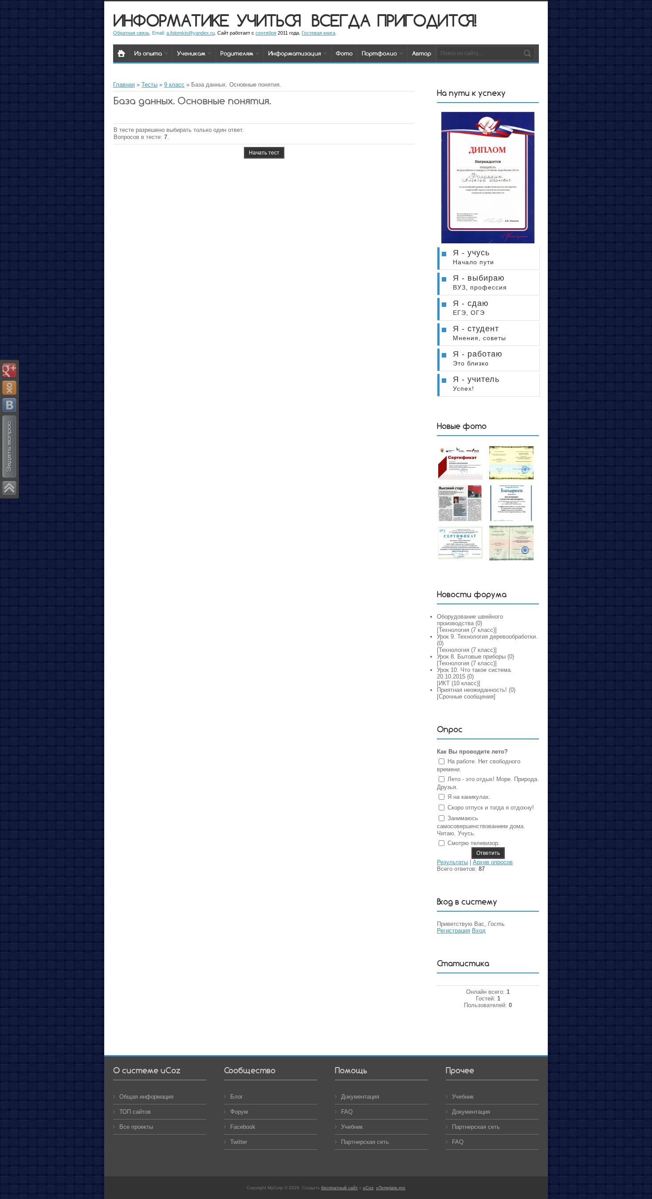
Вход (479, 930)
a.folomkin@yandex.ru (190, 33)
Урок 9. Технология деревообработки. (487, 636)
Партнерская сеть (365, 1142)
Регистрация (453, 930)
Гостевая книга (318, 33)
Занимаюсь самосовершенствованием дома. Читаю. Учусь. (481, 826)
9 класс (174, 84)
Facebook (242, 1127)
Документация (360, 1096)
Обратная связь (131, 33)
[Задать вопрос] (9, 476)
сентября (265, 33)
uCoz (368, 1187)
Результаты (452, 862)
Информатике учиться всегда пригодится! (294, 20)
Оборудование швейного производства (470, 620)
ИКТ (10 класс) (459, 683)
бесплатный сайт (339, 1187)
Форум (239, 1111)
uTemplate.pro (390, 1187)
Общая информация (146, 1096)
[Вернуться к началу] (9, 487)
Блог (236, 1096)
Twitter (238, 1142)
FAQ (347, 1111)
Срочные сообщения (466, 696)
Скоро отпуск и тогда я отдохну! (491, 807)
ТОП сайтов (135, 1111)
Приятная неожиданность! (472, 690)
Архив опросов (493, 862)
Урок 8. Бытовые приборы (471, 656)
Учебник (352, 1127)
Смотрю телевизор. (474, 843)
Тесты (149, 84)
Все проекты (136, 1127)
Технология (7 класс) (467, 630)
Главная (124, 84)
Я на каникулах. (469, 797)
